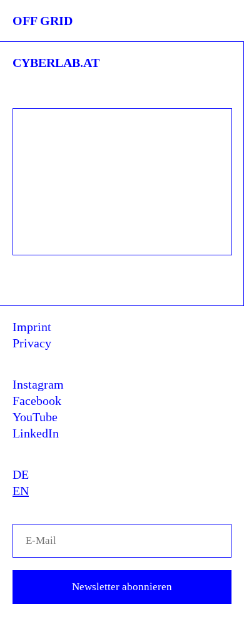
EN (21, 491)
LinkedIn (36, 433)
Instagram (38, 384)
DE (21, 474)
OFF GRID (43, 21)
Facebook (37, 400)
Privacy (32, 343)
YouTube (35, 417)
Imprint (32, 327)
